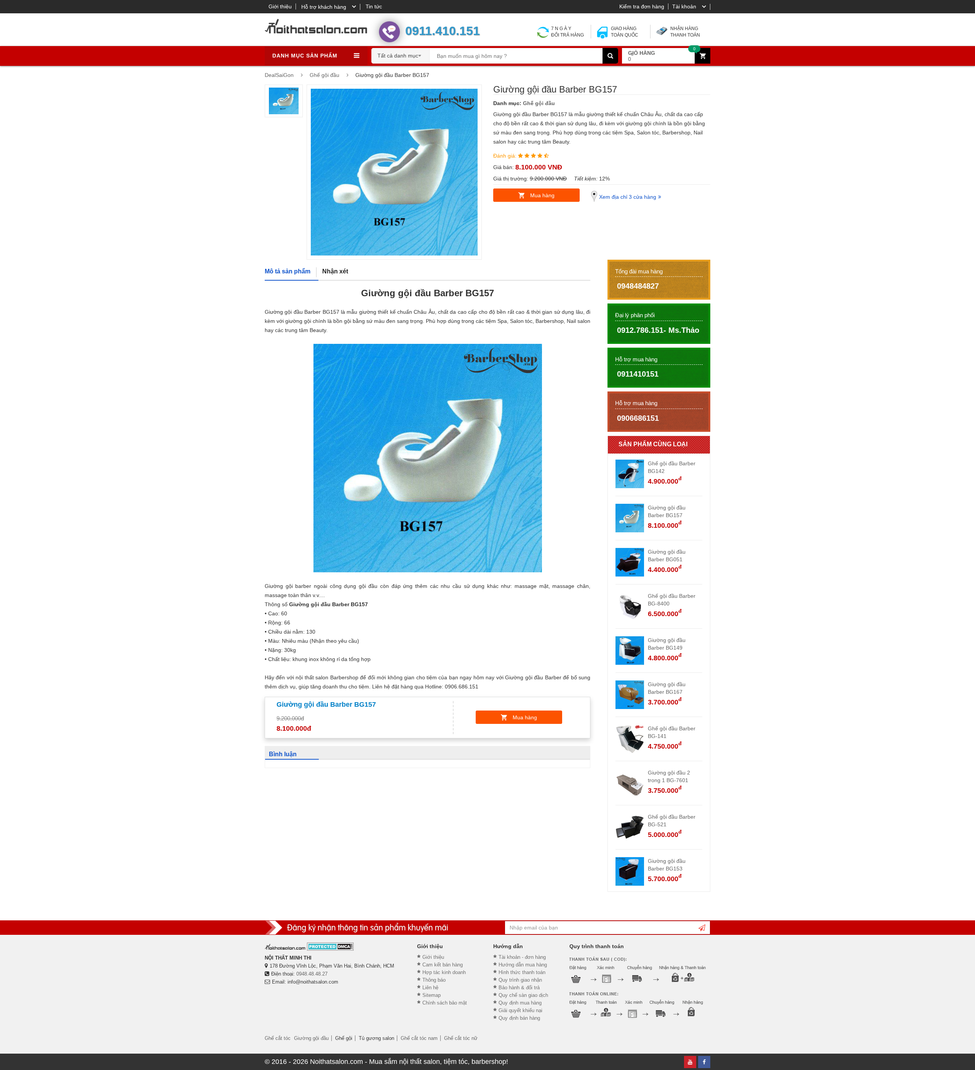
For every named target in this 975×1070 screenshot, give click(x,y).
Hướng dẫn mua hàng (523, 965)
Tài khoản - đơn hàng (522, 957)
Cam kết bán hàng (442, 965)
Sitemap (431, 995)
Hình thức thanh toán (522, 972)
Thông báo (434, 980)
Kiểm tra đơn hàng (641, 6)
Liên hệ (430, 987)
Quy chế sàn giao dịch (523, 995)
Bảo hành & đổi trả (519, 987)
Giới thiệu (280, 6)
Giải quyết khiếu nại (520, 1010)
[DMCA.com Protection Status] (330, 946)
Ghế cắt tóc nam (419, 1038)
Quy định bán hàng (519, 1018)
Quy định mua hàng (520, 1003)
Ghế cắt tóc (278, 1038)
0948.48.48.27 (312, 974)
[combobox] (400, 53)
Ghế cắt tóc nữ (461, 1038)
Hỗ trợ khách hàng (323, 7)
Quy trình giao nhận (520, 980)
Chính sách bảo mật (444, 1003)
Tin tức (374, 6)
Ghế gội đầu (539, 103)
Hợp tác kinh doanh (444, 972)
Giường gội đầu (311, 1038)
